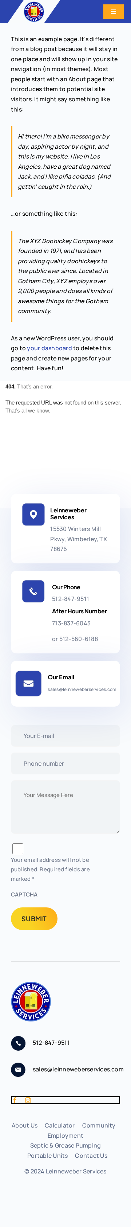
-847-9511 (70, 599)
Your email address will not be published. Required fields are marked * (50, 869)
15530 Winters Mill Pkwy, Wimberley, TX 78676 (78, 539)
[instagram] (28, 1100)
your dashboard (49, 348)
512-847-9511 (51, 1043)
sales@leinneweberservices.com (78, 1069)
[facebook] (15, 1100)
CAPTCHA (24, 894)
